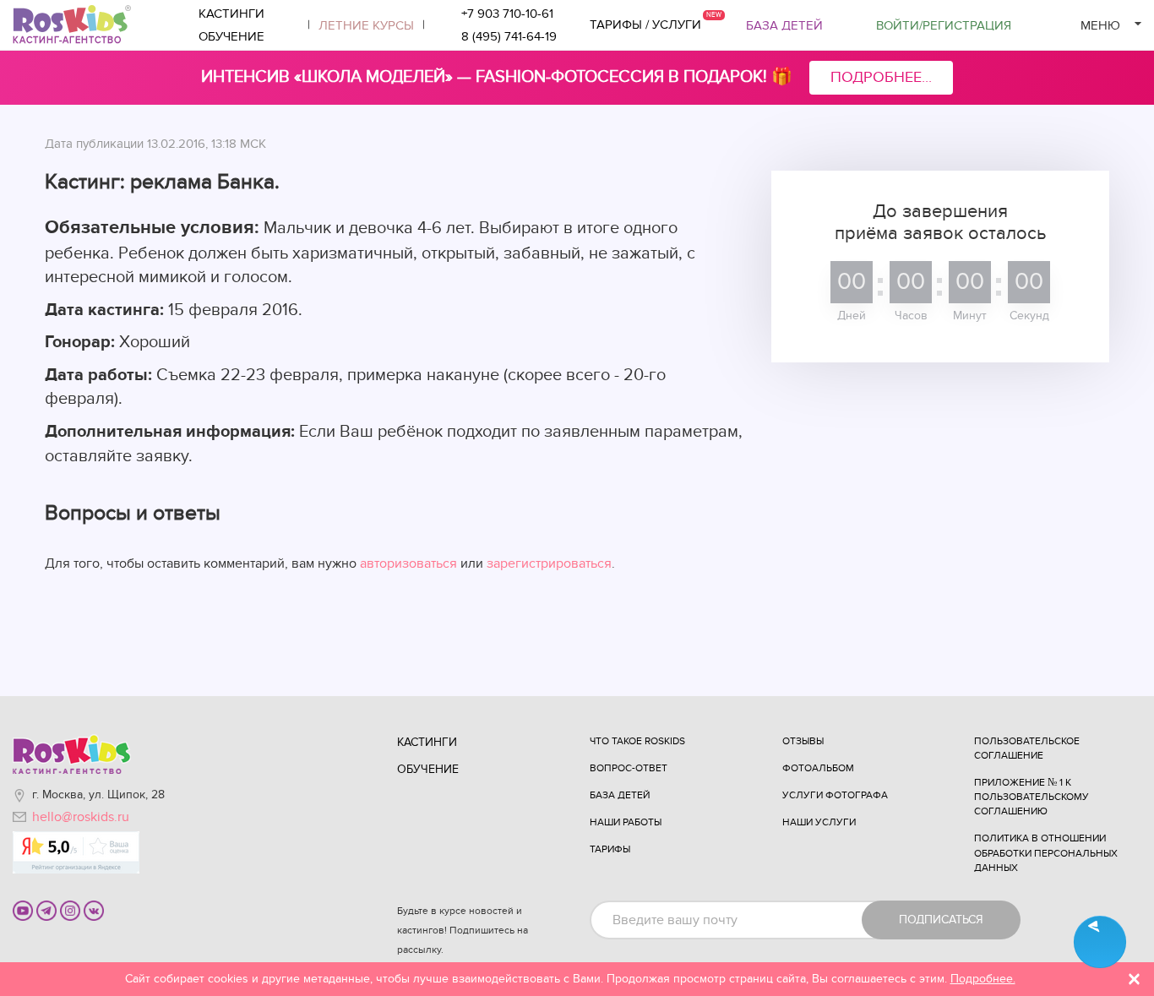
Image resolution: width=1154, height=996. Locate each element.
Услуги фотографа (835, 795)
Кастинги (231, 13)
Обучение (231, 36)
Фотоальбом (818, 768)
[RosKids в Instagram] (70, 909)
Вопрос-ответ (628, 768)
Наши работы (625, 822)
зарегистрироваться (549, 563)
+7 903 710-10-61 (507, 13)
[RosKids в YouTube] (23, 909)
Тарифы (610, 849)
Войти (943, 25)
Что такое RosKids (637, 741)
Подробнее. (982, 979)
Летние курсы (366, 25)
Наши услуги (819, 822)
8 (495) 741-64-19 (509, 36)
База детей (784, 25)
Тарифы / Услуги (645, 24)
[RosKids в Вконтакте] (94, 909)
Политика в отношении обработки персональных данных (1046, 852)
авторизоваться (408, 563)
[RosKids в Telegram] (46, 909)
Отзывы (803, 741)
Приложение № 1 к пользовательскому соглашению (1031, 796)
